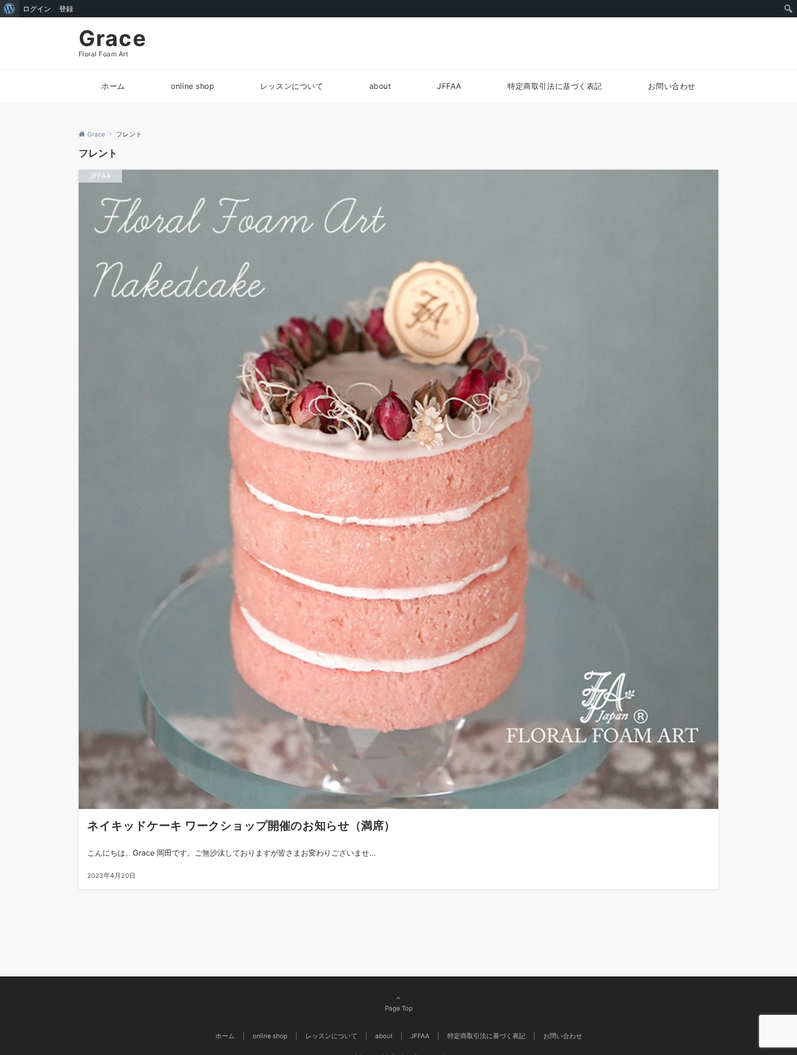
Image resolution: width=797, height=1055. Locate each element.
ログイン (37, 8)
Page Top (399, 1008)
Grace (113, 38)
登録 (66, 8)
